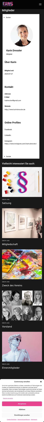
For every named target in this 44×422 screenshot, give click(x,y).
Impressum (34, 419)
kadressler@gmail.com (13, 101)
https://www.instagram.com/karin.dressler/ (21, 144)
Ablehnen (22, 409)
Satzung (6, 203)
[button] (41, 382)
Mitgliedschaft (10, 244)
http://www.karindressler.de (15, 110)
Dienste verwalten (8, 398)
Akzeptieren (22, 404)
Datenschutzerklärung (23, 419)
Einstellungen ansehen (22, 415)
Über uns (6, 199)
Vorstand (7, 326)
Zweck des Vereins (12, 285)
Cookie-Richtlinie (11, 419)
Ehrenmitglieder (11, 368)
